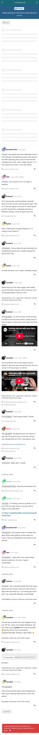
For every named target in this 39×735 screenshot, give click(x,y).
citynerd (7, 533)
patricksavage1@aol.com (18, 444)
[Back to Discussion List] (2, 2)
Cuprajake (8, 317)
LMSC (6, 504)
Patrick (7, 463)
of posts (18, 2)
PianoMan (9, 657)
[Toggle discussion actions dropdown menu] (37, 2)
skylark (7, 248)
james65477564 (10, 486)
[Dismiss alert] (10, 730)
